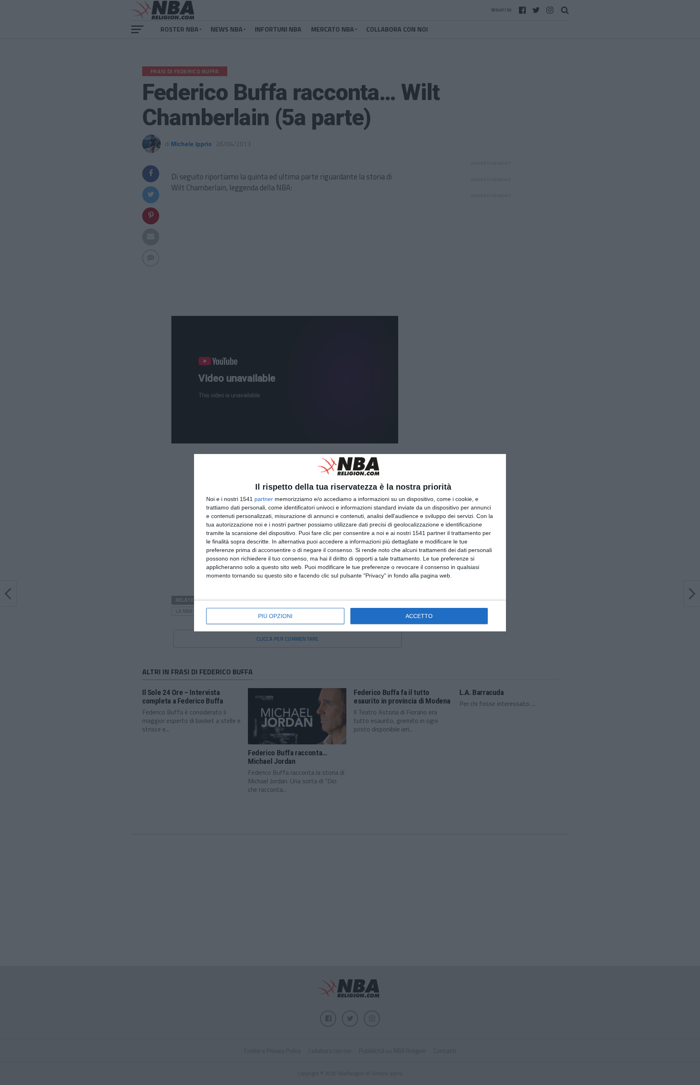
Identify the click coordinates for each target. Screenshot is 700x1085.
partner (263, 499)
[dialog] (350, 542)
